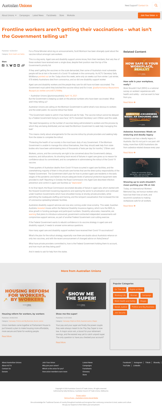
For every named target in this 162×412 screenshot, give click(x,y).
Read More (128, 102)
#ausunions (113, 87)
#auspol (32, 90)
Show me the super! (66, 314)
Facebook (127, 362)
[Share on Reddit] (15, 65)
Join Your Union (148, 15)
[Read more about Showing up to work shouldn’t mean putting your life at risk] (141, 167)
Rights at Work (75, 321)
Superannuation (86, 321)
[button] (156, 5)
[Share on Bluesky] (12, 65)
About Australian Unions (11, 362)
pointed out (43, 76)
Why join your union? (50, 366)
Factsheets (51, 15)
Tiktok (147, 362)
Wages (94, 321)
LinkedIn (136, 366)
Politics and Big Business (24, 321)
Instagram (138, 362)
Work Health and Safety (17, 54)
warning (32, 214)
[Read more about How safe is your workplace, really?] (141, 67)
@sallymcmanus (100, 87)
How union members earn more (54, 372)
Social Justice (38, 321)
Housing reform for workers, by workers (23, 314)
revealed (41, 208)
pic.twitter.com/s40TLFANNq (49, 90)
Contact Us (143, 5)
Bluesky (157, 362)
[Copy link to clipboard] (23, 65)
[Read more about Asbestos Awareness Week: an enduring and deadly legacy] (141, 117)
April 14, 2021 (71, 96)
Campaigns (24, 15)
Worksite (71, 15)
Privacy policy (81, 395)
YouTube (126, 366)
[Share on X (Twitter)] (8, 65)
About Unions (8, 15)
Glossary (86, 372)
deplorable (76, 183)
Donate (5, 372)
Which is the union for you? (53, 369)
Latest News (38, 15)
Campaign (12, 321)
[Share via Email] (19, 65)
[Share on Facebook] (4, 65)
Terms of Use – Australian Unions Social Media (81, 398)
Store (61, 15)
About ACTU (7, 366)
